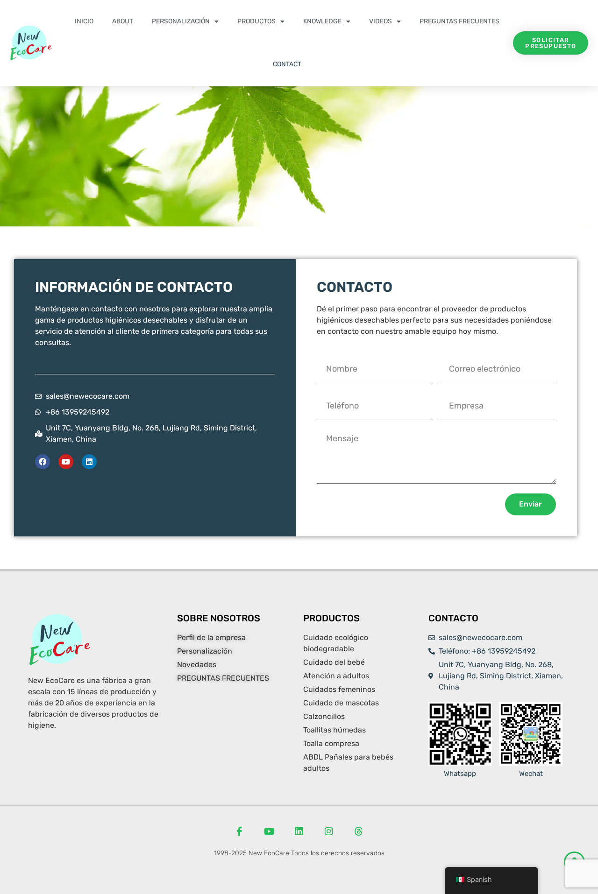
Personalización (181, 21)
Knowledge (322, 21)
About (122, 21)
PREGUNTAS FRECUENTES (459, 21)
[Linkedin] (89, 461)
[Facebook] (42, 461)
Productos (256, 21)
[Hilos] (358, 831)
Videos (380, 21)
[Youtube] (65, 461)
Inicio (84, 21)
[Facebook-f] (239, 831)
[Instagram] (329, 831)
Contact (287, 64)
